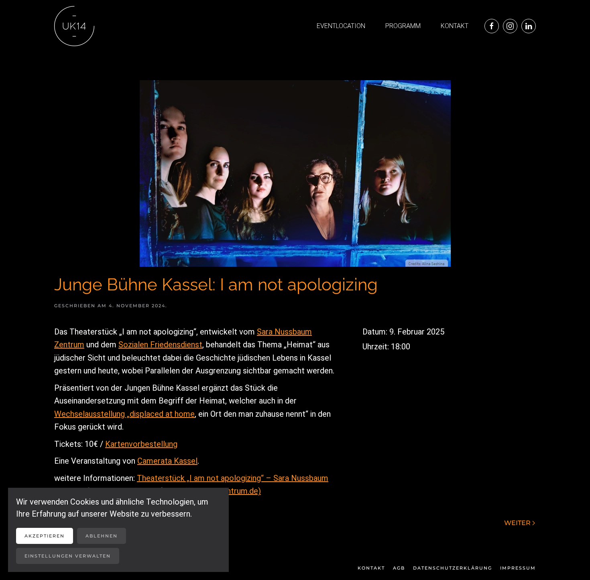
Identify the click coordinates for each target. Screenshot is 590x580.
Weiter (517, 523)
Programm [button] (403, 26)
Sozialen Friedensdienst (160, 344)
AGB (399, 568)
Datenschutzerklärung (452, 568)
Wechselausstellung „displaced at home (124, 414)
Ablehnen (101, 536)
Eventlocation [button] (341, 26)
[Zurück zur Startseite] (74, 26)
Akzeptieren (44, 536)
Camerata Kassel (167, 461)
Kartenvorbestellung (141, 444)
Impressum (518, 568)
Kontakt (454, 26)
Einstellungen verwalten (67, 556)
